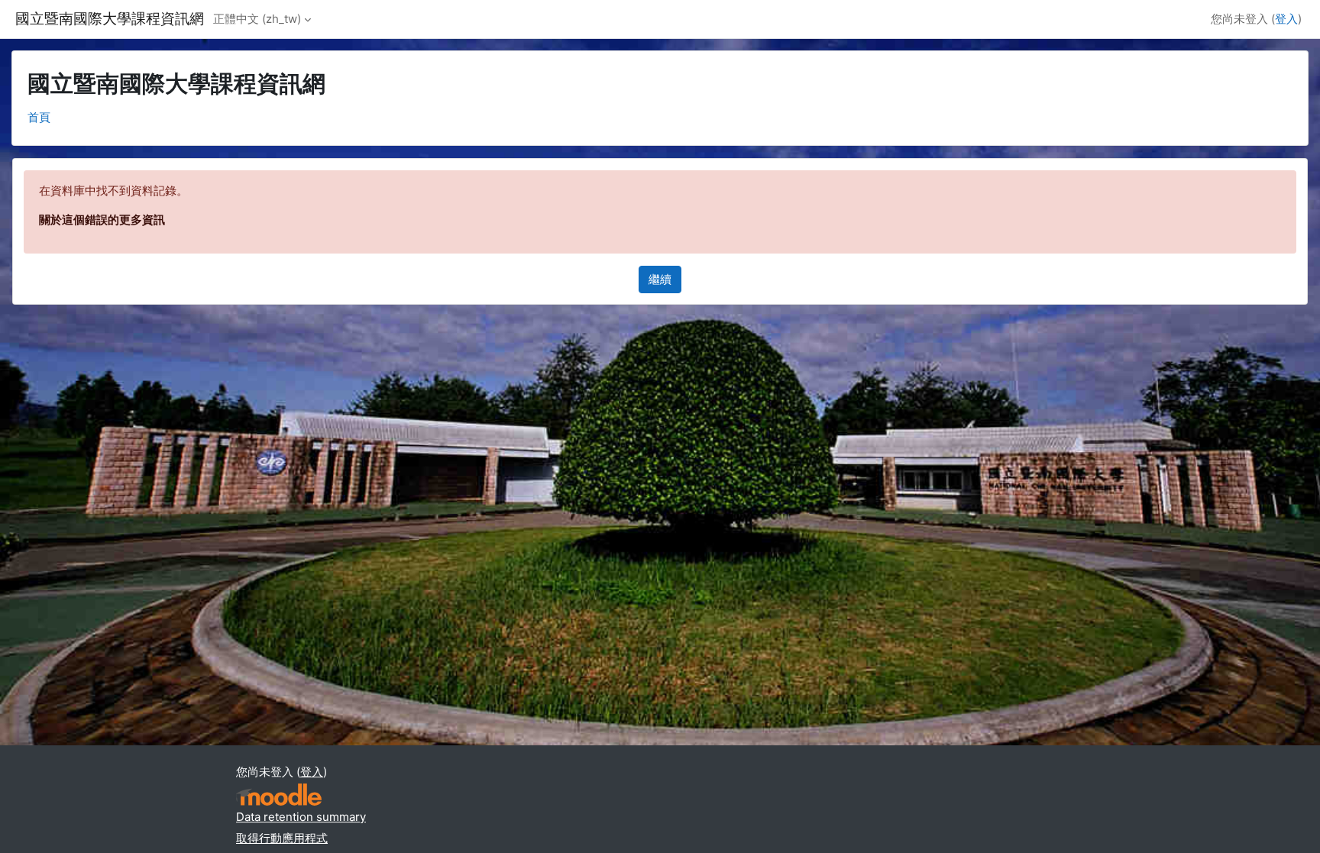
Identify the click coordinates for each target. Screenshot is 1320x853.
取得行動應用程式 (282, 838)
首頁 (39, 117)
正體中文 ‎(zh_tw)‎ (257, 18)
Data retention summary (301, 816)
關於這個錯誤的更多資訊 (102, 219)
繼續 (660, 279)
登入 (1286, 18)
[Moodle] (279, 794)
